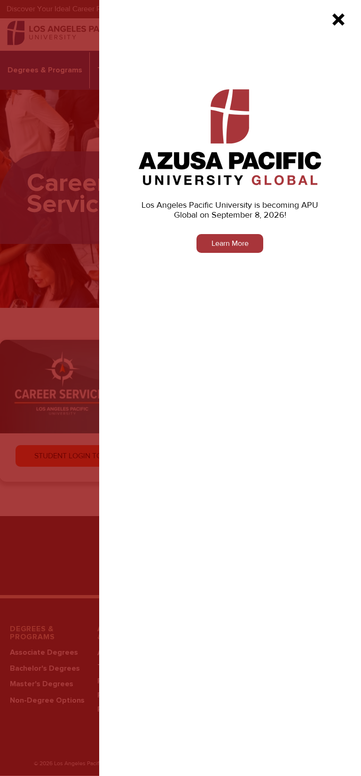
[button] (338, 19)
